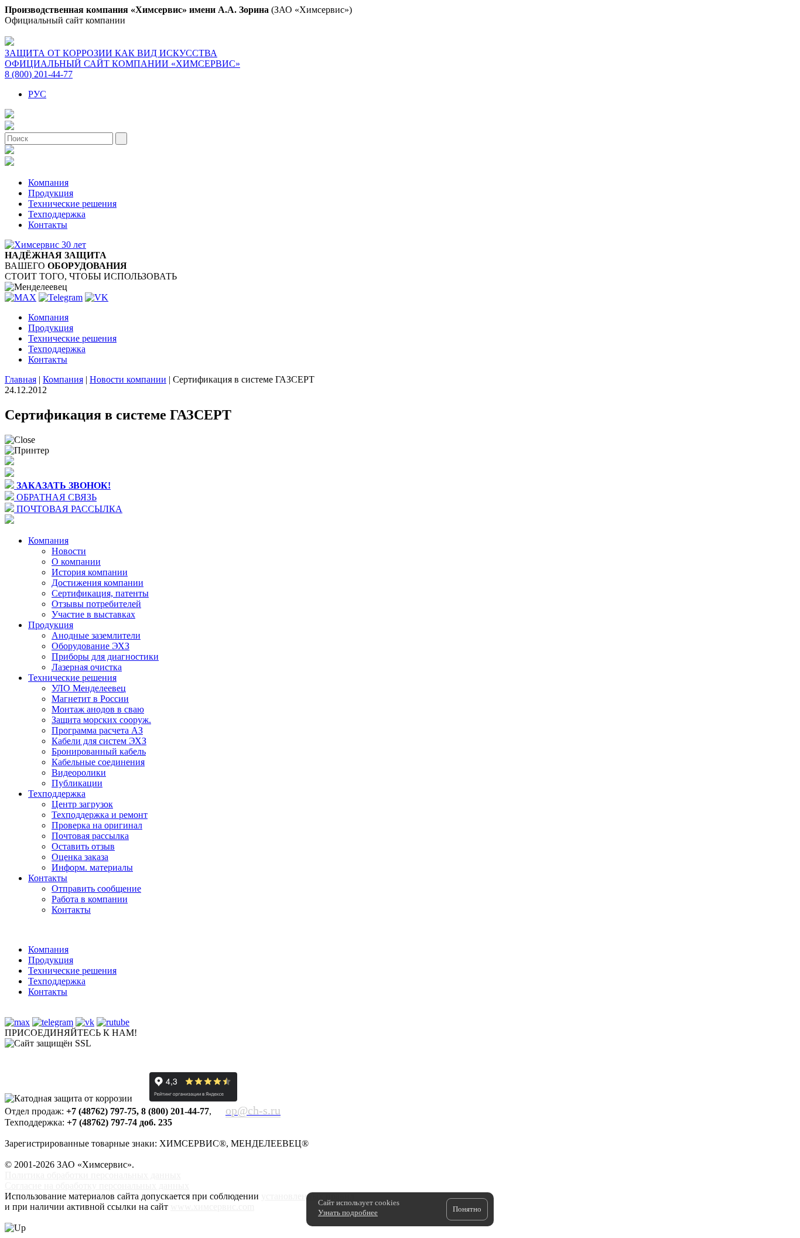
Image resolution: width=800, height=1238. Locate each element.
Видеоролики (79, 772)
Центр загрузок (82, 804)
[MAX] (20, 297)
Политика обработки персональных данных (93, 1175)
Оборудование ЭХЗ (90, 646)
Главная (20, 379)
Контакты (47, 225)
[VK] (96, 297)
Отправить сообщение (96, 888)
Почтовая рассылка (90, 836)
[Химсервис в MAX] (17, 1022)
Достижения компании (97, 583)
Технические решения (72, 204)
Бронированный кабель (99, 751)
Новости (69, 551)
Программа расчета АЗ (97, 730)
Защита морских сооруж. (101, 720)
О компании (76, 562)
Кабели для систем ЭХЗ (99, 741)
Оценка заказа (80, 857)
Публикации (77, 783)
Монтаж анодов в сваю (98, 709)
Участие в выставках (93, 614)
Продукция (50, 193)
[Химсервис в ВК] (85, 1022)
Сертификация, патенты (100, 593)
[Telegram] (61, 297)
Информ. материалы (92, 867)
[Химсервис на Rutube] (113, 1022)
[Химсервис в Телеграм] (52, 1022)
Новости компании (128, 379)
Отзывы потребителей (96, 604)
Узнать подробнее (348, 1212)
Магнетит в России (90, 699)
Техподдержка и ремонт (100, 815)
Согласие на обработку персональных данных (97, 1186)
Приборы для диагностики (105, 656)
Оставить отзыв (83, 846)
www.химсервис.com (212, 1207)
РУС (37, 94)
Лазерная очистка (87, 667)
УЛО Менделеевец (89, 688)
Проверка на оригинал (97, 825)
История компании (90, 572)
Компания (48, 182)
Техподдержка (57, 214)
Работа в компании (90, 899)
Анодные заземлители (96, 635)
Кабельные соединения (98, 762)
